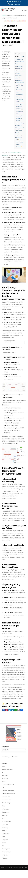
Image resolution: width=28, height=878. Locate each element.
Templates (5, 840)
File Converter (6, 797)
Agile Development (7, 769)
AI (2, 772)
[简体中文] (23, 21)
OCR (3, 818)
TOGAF (4, 843)
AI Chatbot (5, 775)
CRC (3, 787)
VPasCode (4, 858)
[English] (6, 21)
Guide (3, 806)
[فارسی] (9, 21)
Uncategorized (6, 849)
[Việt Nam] (22, 21)
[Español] (8, 21)
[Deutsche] (4, 21)
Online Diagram (6, 821)
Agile (3, 766)
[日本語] (15, 21)
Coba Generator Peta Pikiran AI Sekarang (12, 704)
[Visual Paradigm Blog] (8, 10)
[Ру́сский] (20, 21)
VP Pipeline (5, 855)
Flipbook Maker (6, 800)
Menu (25, 10)
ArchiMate (5, 778)
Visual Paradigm (6, 852)
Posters (4, 830)
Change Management (8, 784)
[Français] (11, 21)
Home (3, 15)
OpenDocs (5, 824)
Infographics (5, 809)
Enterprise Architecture (8, 794)
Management (5, 812)
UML (3, 846)
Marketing (5, 815)
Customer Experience (8, 790)
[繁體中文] (25, 21)
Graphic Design (6, 803)
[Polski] (17, 21)
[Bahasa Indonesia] (14, 21)
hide (23, 56)
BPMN (4, 781)
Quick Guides (5, 833)
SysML (4, 836)
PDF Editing (5, 827)
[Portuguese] (19, 21)
